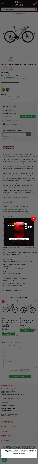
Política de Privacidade (19, 453)
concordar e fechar (19, 456)
